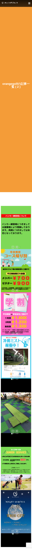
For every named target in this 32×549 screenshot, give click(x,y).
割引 (16, 515)
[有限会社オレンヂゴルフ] (9, 3)
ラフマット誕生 (16, 537)
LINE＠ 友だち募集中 (16, 437)
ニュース (16, 231)
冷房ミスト (16, 357)
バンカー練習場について (16, 228)
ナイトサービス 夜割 (16, 512)
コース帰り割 (16, 271)
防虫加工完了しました (16, 383)
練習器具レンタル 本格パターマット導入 (16, 413)
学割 (16, 314)
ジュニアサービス (16, 469)
